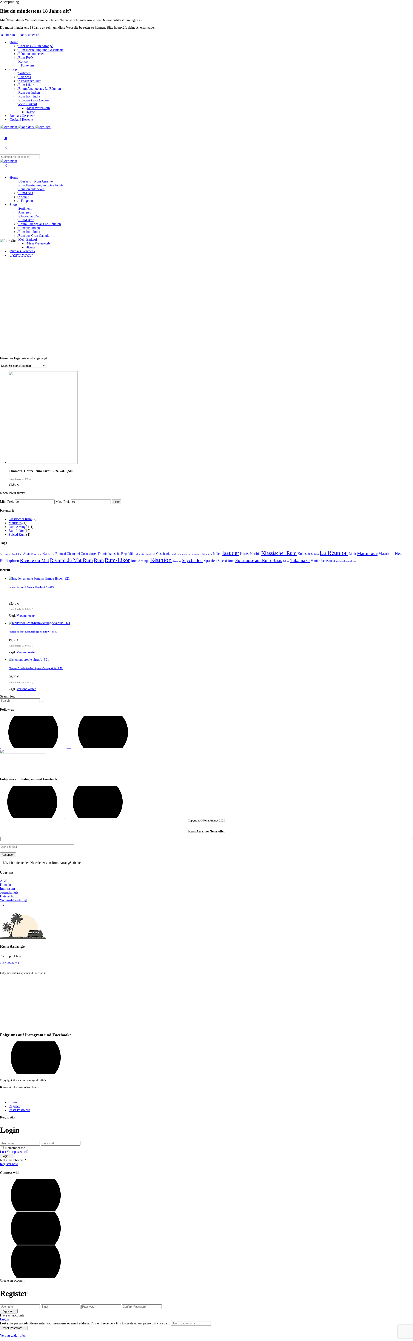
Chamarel (73, 553)
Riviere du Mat (34, 560)
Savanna (177, 561)
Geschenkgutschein (180, 554)
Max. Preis (62, 501)
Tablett (286, 561)
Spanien (210, 560)
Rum (99, 560)
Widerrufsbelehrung (13, 900)
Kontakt (5, 884)
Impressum (7, 888)
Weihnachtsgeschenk (346, 561)
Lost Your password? (14, 1152)
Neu (398, 553)
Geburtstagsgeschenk (144, 554)
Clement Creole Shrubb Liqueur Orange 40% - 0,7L (36, 668)
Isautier (230, 553)
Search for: (7, 696)
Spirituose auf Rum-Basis (258, 560)
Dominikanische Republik (116, 553)
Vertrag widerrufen (13, 1335)
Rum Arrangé (18, 527)
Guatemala (196, 554)
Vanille (315, 561)
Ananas (28, 553)
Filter (116, 501)
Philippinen (9, 560)
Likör (352, 553)
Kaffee (244, 553)
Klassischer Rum (20, 519)
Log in (4, 1319)
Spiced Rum (17, 534)
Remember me (15, 1148)
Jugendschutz (9, 892)
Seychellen (192, 560)
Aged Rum (16, 554)
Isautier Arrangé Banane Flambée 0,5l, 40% (31, 587)
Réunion (161, 559)
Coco (84, 553)
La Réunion (334, 552)
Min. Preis (7, 501)
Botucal (60, 553)
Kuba (316, 554)
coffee (93, 553)
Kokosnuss (305, 553)
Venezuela (328, 561)
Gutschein (207, 554)
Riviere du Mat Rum (71, 560)
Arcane (37, 554)
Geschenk (163, 553)
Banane (48, 553)
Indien (217, 553)
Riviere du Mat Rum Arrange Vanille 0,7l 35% (33, 631)
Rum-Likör (16, 530)
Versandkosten (26, 615)
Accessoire (5, 554)
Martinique (367, 553)
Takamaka (300, 560)
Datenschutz (8, 896)
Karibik (255, 553)
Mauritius (15, 523)
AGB (4, 881)
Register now (9, 1164)
